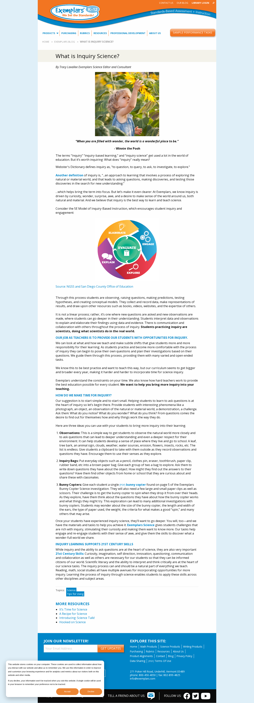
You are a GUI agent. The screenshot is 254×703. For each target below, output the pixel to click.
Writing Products (192, 646)
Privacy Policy (184, 656)
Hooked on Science (72, 622)
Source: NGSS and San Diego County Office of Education (94, 286)
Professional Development (127, 33)
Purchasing (68, 33)
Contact (160, 656)
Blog (170, 656)
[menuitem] (166, 3)
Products (49, 33)
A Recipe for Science (73, 614)
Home (45, 41)
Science (71, 590)
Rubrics (85, 33)
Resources (100, 33)
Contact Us (166, 2)
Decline (91, 691)
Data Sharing (137, 661)
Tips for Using (75, 594)
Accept (67, 691)
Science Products (170, 646)
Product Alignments (141, 656)
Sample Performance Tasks (192, 32)
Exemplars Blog (64, 41)
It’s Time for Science (73, 609)
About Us (155, 33)
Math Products (148, 646)
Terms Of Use (159, 661)
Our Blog (182, 2)
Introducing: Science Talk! (77, 618)
